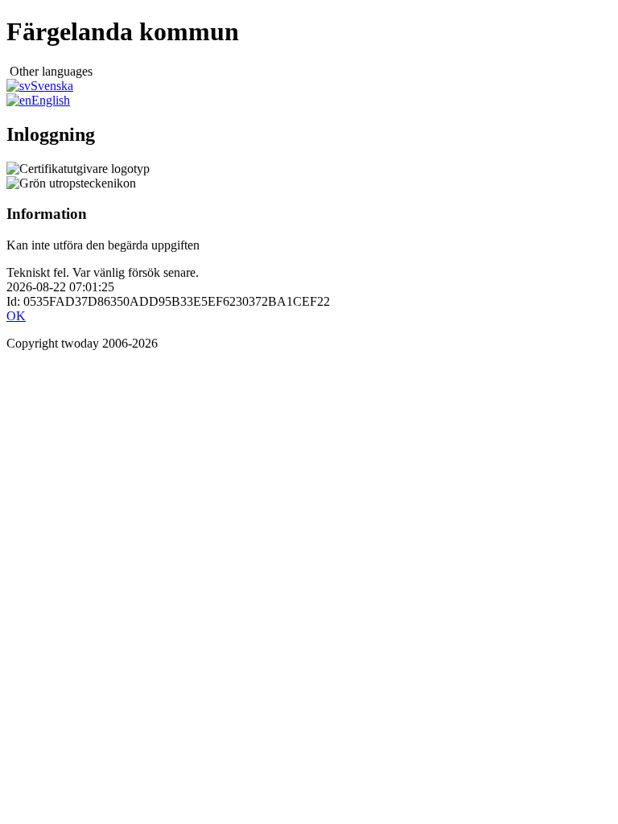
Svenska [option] (52, 86)
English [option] (50, 100)
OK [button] (16, 316)
